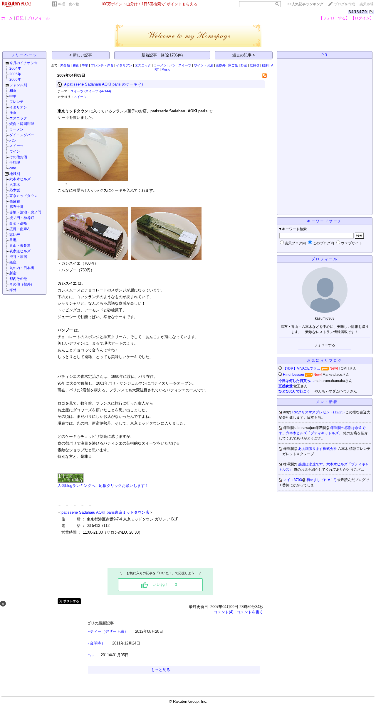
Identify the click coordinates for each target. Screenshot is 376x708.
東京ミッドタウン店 (132, 512)
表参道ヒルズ (20, 251)
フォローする (324, 345)
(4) (140, 84)
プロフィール (38, 18)
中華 (12, 96)
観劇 (265, 65)
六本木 (14, 185)
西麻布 (14, 201)
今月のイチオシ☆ (23, 63)
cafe (12, 168)
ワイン (14, 151)
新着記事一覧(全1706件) (162, 55)
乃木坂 (14, 190)
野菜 (244, 65)
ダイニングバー (21, 135)
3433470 (358, 12)
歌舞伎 (254, 65)
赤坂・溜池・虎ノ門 (25, 212)
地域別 (14, 174)
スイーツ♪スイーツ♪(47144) (90, 91)
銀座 (12, 262)
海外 (12, 290)
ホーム (7, 18)
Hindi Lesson (293, 375)
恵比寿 (14, 235)
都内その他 (18, 279)
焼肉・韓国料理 (21, 124)
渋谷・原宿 (18, 257)
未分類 (65, 65)
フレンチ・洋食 (102, 65)
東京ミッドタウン (23, 196)
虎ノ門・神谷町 (21, 218)
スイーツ (16, 146)
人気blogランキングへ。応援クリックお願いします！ (103, 485)
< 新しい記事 (80, 55)
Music (166, 69)
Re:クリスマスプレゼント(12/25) (318, 412)
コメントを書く (249, 612)
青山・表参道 (20, 245)
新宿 (12, 273)
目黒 (12, 240)
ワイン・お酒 (203, 65)
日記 (20, 18)
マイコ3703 (292, 480)
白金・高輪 (18, 223)
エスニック (18, 118)
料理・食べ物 (68, 4)
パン (12, 140)
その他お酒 (18, 157)
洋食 (12, 113)
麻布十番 (16, 207)
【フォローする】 (334, 18)
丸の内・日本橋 (21, 268)
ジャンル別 (18, 85)
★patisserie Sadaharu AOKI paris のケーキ (100, 84)
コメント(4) (223, 612)
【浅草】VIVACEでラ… (301, 368)
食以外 (221, 65)
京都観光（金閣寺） (88, 643)
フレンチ (16, 102)
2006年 (15, 79)
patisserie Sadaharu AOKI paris (88, 512)
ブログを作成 (344, 4)
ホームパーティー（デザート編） (99, 631)
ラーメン (16, 129)
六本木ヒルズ (20, 179)
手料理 (14, 163)
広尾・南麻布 (20, 229)
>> (305, 4)
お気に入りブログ (324, 360)
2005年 (15, 74)
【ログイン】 (362, 18)
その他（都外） (21, 284)
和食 (12, 90)
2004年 (15, 68)
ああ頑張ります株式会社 (318, 449)
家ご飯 (233, 65)
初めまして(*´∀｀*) (321, 480)
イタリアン (18, 107)
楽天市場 (367, 4)
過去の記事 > (243, 55)
